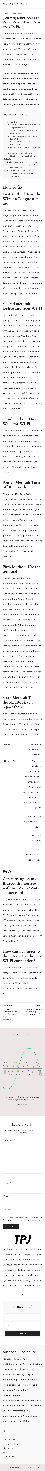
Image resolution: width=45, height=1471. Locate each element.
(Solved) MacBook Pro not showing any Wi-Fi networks (10, 1012)
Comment (9, 1140)
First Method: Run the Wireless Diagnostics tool (25, 126)
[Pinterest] (5, 1431)
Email (7, 1196)
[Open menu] (40, 4)
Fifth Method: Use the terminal (25, 148)
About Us (8, 1452)
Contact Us (9, 1456)
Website (8, 1209)
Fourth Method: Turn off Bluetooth (22, 143)
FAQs (8, 159)
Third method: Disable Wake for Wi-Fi (23, 137)
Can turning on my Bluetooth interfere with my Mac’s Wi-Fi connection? (24, 165)
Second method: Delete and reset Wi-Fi (23, 131)
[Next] (40, 1072)
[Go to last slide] (5, 1072)
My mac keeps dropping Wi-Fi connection (34, 1010)
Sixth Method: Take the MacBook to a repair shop (22, 154)
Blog (20, 13)
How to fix (11, 122)
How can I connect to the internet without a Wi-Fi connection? (23, 173)
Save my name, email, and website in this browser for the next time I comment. (23, 1218)
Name (7, 1183)
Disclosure (8, 1448)
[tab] (18, 1104)
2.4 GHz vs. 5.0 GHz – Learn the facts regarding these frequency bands (22, 1098)
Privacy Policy (10, 1444)
